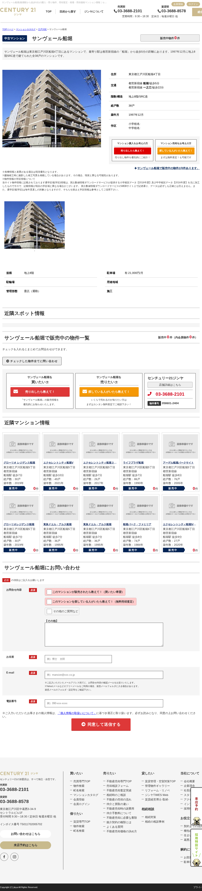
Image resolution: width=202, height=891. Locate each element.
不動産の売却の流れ (119, 799)
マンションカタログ (85, 794)
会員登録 (178, 4)
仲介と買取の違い (118, 804)
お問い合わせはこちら (25, 833)
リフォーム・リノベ (157, 790)
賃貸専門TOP (81, 821)
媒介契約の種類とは (119, 822)
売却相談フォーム (118, 785)
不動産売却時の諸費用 (120, 808)
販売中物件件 (170, 37)
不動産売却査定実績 (119, 790)
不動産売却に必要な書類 (122, 817)
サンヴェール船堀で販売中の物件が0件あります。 (168, 168)
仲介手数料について (119, 813)
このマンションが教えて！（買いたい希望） (88, 591)
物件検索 (78, 785)
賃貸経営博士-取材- (157, 799)
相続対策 (150, 817)
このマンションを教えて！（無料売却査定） (93, 601)
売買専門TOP (81, 781)
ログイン (193, 4)
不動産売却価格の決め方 (122, 831)
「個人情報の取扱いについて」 (77, 713)
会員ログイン (81, 804)
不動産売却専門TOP (119, 781)
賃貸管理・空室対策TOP (160, 781)
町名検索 (78, 790)
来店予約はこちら (25, 845)
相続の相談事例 (154, 821)
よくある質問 (115, 826)
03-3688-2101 (170, 394)
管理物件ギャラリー (157, 785)
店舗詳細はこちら (170, 384)
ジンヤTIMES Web (156, 794)
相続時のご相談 (116, 794)
